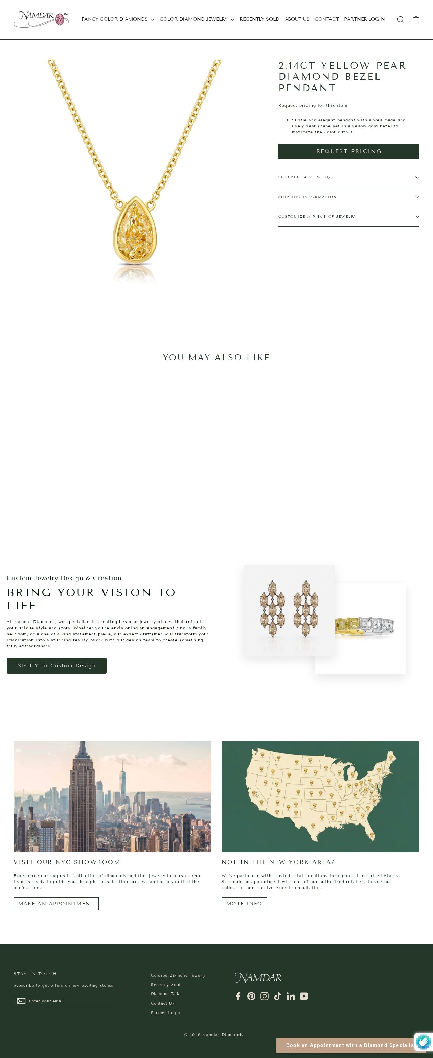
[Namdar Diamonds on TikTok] (278, 996)
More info (244, 904)
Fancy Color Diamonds (115, 19)
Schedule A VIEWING (304, 177)
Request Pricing (349, 151)
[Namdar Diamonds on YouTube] (304, 996)
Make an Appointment (56, 904)
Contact (327, 19)
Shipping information (307, 197)
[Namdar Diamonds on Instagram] (264, 996)
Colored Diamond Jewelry (178, 975)
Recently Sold (259, 19)
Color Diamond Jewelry (194, 19)
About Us (297, 19)
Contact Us (163, 1003)
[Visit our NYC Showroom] (112, 796)
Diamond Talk (165, 993)
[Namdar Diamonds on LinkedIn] (291, 996)
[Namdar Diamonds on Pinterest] (251, 996)
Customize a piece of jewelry (317, 216)
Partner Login (364, 19)
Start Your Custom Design (57, 665)
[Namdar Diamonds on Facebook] (238, 996)
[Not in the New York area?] (320, 796)
